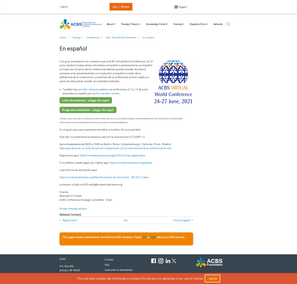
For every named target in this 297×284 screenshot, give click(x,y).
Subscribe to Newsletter (119, 270)
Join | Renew (121, 7)
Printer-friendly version (73, 208)
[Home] (81, 24)
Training (177, 24)
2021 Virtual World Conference (121, 37)
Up (125, 220)
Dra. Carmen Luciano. (107, 93)
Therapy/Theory (130, 24)
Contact (109, 259)
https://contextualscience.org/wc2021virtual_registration (112, 155)
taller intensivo (90, 89)
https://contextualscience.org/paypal (131, 162)
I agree (212, 278)
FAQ (107, 265)
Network (218, 24)
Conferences (93, 37)
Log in (64, 6)
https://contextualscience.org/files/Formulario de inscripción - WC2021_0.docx (104, 177)
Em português (182, 220)
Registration (69, 220)
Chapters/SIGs (197, 24)
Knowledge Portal (156, 24)
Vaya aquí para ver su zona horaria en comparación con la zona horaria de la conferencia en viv (115, 148)
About (110, 24)
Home (63, 37)
